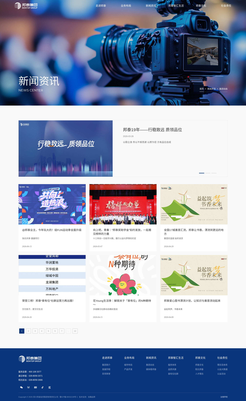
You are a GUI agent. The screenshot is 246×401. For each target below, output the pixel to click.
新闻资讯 (211, 89)
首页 (202, 89)
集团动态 (223, 89)
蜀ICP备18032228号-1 (69, 397)
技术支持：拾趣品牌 (87, 397)
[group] (123, 148)
